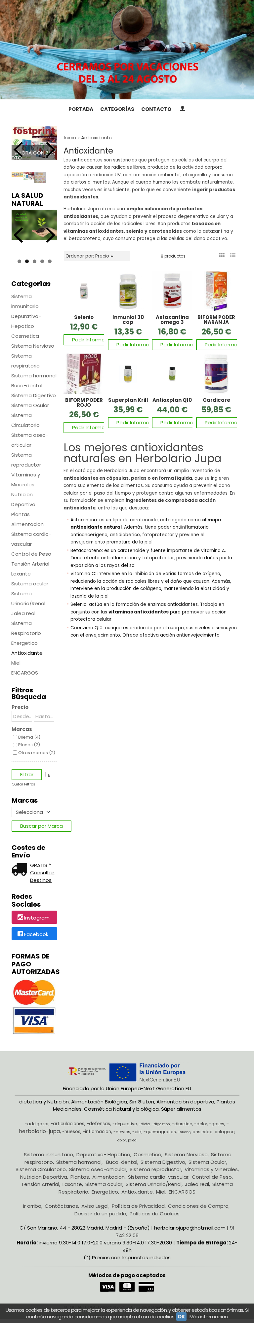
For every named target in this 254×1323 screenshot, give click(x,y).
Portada (80, 109)
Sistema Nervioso (32, 345)
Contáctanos (61, 1205)
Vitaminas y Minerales (25, 479)
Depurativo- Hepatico (26, 321)
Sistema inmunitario (25, 301)
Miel (16, 662)
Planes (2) (29, 745)
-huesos (71, 1132)
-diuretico (182, 1124)
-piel (137, 1131)
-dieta (144, 1124)
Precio (20, 707)
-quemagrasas (160, 1131)
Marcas (22, 729)
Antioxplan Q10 (172, 400)
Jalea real (23, 613)
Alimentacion (27, 524)
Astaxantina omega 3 (172, 320)
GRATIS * (40, 865)
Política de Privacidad (138, 1205)
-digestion (161, 1124)
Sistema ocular (29, 583)
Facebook (36, 934)
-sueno (184, 1132)
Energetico (24, 643)
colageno (224, 1131)
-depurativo (124, 1124)
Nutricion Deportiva (23, 499)
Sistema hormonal (34, 375)
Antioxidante (27, 652)
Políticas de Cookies (155, 1213)
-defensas (98, 1124)
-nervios (121, 1131)
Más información (209, 1316)
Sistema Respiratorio (26, 628)
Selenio (84, 317)
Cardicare (216, 400)
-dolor (200, 1124)
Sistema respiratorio (25, 360)
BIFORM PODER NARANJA (216, 320)
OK (181, 1316)
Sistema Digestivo (33, 395)
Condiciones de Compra (198, 1205)
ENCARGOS (24, 672)
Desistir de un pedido (100, 1213)
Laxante (21, 573)
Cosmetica (25, 335)
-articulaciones (67, 1124)
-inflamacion (97, 1132)
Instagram (37, 917)
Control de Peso (31, 553)
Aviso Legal (94, 1205)
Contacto (156, 109)
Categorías (117, 109)
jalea (132, 1140)
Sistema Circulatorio (25, 420)
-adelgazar (37, 1124)
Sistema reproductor (26, 459)
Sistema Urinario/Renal (28, 598)
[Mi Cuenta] (182, 109)
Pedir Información (93, 339)
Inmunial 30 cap (128, 320)
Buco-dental (26, 385)
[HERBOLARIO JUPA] (127, 49)
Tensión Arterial (30, 563)
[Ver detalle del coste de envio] (21, 870)
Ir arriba (32, 1205)
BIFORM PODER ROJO (84, 402)
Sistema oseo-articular (29, 440)
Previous (18, 149)
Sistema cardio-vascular (31, 539)
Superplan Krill (128, 400)
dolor (121, 1140)
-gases (216, 1124)
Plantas (20, 514)
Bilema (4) (29, 737)
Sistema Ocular (30, 405)
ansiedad (202, 1131)
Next (50, 149)
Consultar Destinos (42, 876)
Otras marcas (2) (36, 752)
